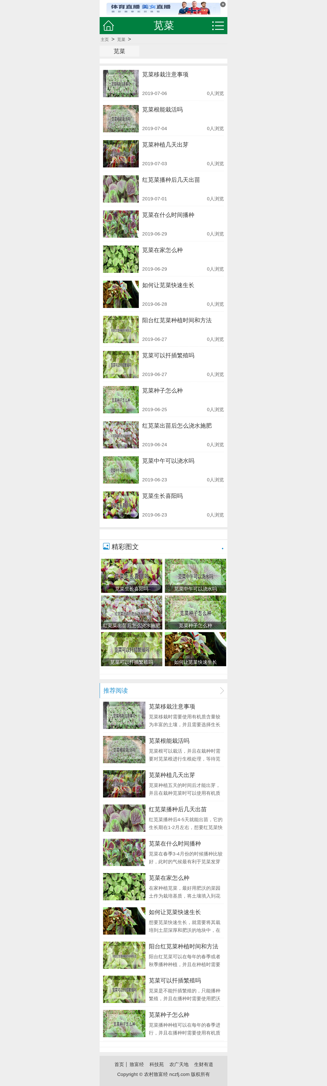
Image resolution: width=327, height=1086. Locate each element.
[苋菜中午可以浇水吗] (121, 470)
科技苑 (157, 1064)
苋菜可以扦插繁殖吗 (168, 355)
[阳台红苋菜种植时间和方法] (121, 329)
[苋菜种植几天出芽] (121, 153)
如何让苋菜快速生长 (168, 285)
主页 (105, 39)
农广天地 (179, 1064)
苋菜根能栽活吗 (162, 109)
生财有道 (203, 1064)
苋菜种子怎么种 (162, 390)
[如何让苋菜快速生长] (121, 294)
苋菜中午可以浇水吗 (168, 460)
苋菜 (121, 39)
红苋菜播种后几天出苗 (171, 179)
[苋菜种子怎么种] (121, 399)
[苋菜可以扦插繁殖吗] (121, 364)
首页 (119, 1064)
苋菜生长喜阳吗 (162, 496)
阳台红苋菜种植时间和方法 (177, 320)
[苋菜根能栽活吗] (121, 118)
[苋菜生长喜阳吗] (121, 505)
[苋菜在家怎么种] (121, 259)
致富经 (137, 1064)
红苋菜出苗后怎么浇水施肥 (177, 425)
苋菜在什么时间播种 (168, 215)
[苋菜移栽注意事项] (121, 83)
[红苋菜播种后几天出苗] (121, 189)
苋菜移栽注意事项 (165, 74)
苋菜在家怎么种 (162, 250)
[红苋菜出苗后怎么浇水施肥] (121, 434)
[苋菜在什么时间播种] (121, 224)
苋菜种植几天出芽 (165, 144)
